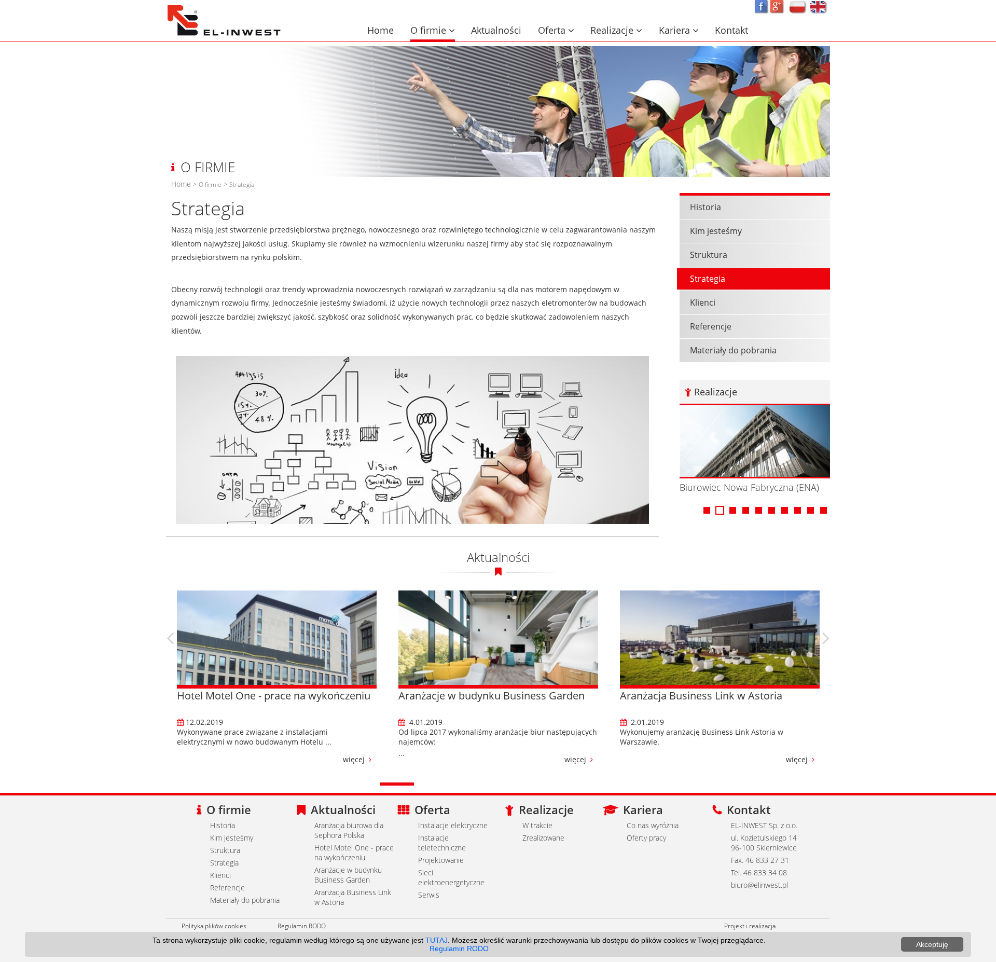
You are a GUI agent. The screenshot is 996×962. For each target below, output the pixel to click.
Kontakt (731, 30)
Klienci (702, 302)
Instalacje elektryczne (453, 825)
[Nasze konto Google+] (776, 6)
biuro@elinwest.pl (759, 885)
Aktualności (496, 30)
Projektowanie (441, 860)
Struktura (708, 254)
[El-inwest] (225, 9)
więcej (171, 759)
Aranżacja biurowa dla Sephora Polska (348, 830)
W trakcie (537, 825)
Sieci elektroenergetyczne (451, 877)
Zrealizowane (543, 838)
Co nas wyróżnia (653, 825)
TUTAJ (436, 940)
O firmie (432, 30)
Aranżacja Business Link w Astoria (352, 897)
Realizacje (616, 30)
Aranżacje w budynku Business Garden (348, 875)
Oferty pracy (646, 838)
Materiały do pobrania (733, 350)
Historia (705, 207)
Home (380, 30)
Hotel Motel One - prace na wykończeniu (354, 852)
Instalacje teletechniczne (442, 843)
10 (823, 513)
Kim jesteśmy (716, 231)
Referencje (710, 326)
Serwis (428, 895)
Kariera (679, 30)
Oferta (556, 30)
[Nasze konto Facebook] (761, 6)
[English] (818, 7)
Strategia (241, 184)
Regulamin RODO (302, 926)
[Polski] (798, 7)
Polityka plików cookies (214, 926)
